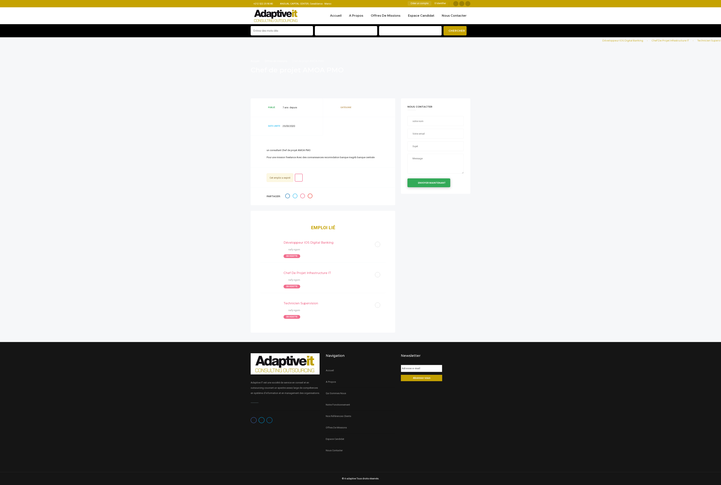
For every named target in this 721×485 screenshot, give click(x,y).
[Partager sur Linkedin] (303, 196)
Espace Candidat (421, 15)
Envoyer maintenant (432, 182)
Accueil (336, 15)
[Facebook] (455, 3)
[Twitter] (461, 3)
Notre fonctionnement (338, 404)
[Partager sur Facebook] (288, 196)
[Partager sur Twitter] (295, 196)
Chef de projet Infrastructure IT (657, 40)
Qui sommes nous (336, 393)
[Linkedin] (467, 3)
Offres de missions (385, 15)
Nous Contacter (454, 15)
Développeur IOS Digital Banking (610, 40)
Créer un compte (419, 3)
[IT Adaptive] (276, 15)
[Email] (310, 196)
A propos (356, 15)
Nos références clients (338, 416)
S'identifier (440, 3)
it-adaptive (350, 478)
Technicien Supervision (699, 40)
